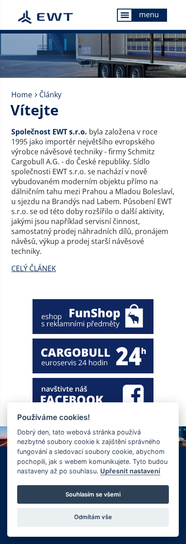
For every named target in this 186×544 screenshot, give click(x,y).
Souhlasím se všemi (93, 494)
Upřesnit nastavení (130, 471)
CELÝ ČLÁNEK (33, 268)
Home (21, 95)
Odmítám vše (93, 516)
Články (50, 95)
